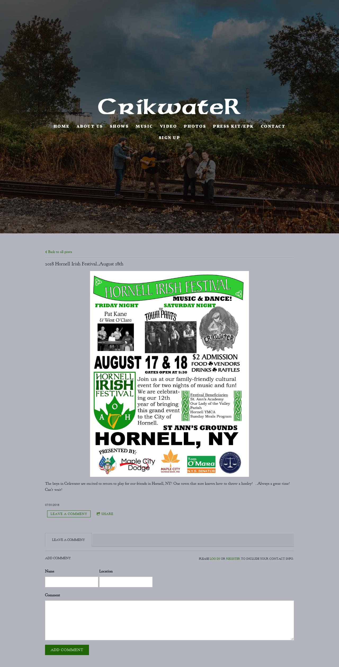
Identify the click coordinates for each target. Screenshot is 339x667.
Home (61, 127)
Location (106, 571)
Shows (119, 127)
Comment (52, 595)
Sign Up (169, 138)
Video (168, 127)
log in (215, 559)
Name (49, 571)
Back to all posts (59, 252)
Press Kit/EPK (233, 127)
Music (144, 127)
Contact (273, 127)
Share (107, 514)
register (233, 559)
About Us (90, 127)
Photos (195, 127)
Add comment (67, 650)
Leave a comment (69, 514)
